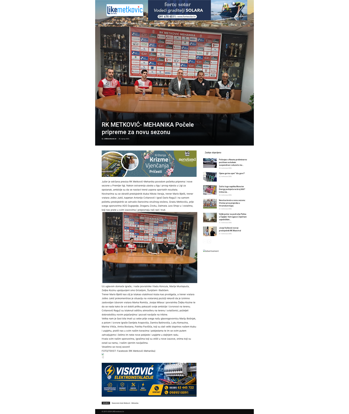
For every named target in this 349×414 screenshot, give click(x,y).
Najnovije (121, 23)
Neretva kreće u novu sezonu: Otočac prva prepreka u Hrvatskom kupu (232, 203)
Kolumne (159, 23)
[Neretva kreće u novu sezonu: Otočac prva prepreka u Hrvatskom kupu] (210, 204)
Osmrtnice (173, 23)
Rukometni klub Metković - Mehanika (125, 403)
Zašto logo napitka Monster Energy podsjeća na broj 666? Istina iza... (232, 189)
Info (145, 23)
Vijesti (134, 23)
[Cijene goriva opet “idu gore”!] (210, 177)
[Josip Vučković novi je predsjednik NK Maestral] (210, 231)
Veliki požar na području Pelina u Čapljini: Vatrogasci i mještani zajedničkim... (232, 217)
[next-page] (209, 241)
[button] (244, 23)
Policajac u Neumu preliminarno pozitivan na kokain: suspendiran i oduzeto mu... (233, 162)
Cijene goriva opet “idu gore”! (232, 173)
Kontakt (189, 23)
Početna (108, 23)
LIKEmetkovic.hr (110, 139)
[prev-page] (205, 241)
